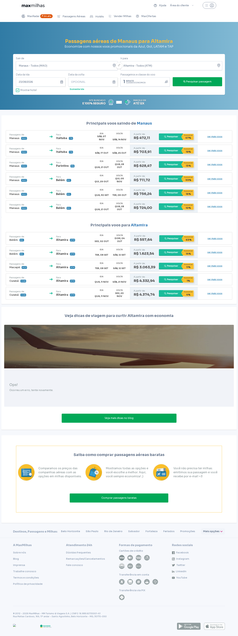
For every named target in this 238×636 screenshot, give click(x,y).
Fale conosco (74, 565)
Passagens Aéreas (74, 16)
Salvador (134, 531)
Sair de (20, 58)
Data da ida (22, 74)
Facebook (182, 552)
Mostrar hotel (28, 90)
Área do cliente (179, 5)
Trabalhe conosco (24, 571)
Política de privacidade (28, 583)
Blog (16, 558)
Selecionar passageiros (145, 81)
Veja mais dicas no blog (119, 418)
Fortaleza (151, 531)
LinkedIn (181, 571)
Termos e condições (26, 577)
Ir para (124, 58)
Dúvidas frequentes (78, 552)
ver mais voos (214, 136)
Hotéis (99, 16)
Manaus (144, 123)
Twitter (180, 565)
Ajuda (162, 5)
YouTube (181, 577)
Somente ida (77, 89)
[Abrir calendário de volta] (115, 81)
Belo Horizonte (70, 531)
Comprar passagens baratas (119, 497)
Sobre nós (19, 552)
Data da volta (76, 74)
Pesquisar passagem (199, 81)
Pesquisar (172, 136)
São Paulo (92, 531)
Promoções (187, 531)
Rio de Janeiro (113, 531)
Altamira (139, 225)
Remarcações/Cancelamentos (85, 558)
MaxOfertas (148, 16)
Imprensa (19, 565)
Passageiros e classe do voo (137, 74)
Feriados (168, 531)
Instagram (182, 558)
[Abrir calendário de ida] (62, 81)
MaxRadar (39, 16)
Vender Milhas (122, 16)
